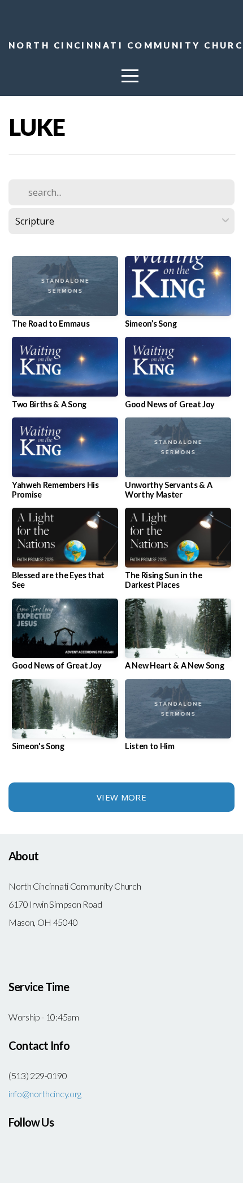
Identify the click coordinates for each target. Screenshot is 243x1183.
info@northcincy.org (44, 1093)
